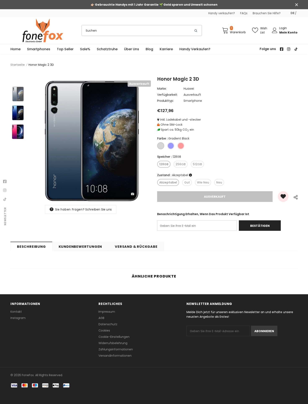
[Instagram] (5, 190)
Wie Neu (203, 182)
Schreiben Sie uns (98, 209)
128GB (163, 164)
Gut (187, 182)
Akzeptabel (168, 182)
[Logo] (42, 30)
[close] (296, 5)
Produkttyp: (165, 101)
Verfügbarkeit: (167, 95)
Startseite (17, 65)
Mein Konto (288, 32)
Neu (219, 182)
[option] (90, 141)
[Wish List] (283, 196)
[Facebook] (5, 181)
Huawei (189, 88)
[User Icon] (275, 30)
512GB (197, 164)
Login (283, 28)
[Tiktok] (5, 199)
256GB (181, 164)
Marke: (162, 88)
